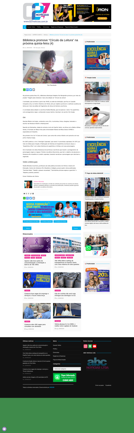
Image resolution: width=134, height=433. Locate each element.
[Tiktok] (31, 193)
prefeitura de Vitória (61, 221)
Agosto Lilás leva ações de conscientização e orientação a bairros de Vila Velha (35, 262)
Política (39, 27)
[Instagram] (26, 193)
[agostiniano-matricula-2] (97, 57)
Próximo (76, 228)
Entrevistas (46, 27)
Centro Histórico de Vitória (31, 221)
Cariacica (27, 290)
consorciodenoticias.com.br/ (41, 189)
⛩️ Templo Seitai (90, 77)
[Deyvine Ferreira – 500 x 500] (97, 279)
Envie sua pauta (99, 385)
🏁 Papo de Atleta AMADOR (94, 173)
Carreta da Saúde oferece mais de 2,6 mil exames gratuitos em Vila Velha (36, 362)
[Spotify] (33, 193)
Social (32, 257)
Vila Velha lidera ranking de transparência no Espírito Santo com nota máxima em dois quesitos (67, 262)
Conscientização (35, 255)
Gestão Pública (69, 255)
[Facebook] (28, 193)
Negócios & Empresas (57, 27)
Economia (57, 290)
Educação (37, 47)
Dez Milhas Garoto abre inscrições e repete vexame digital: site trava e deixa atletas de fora (97, 223)
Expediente (108, 385)
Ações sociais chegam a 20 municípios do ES (35, 377)
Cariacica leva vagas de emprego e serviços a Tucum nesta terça (35, 370)
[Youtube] (24, 193)
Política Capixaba (47, 221)
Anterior (28, 228)
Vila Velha (38, 257)
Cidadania (27, 255)
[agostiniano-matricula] (52, 209)
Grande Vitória (31, 27)
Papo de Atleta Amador (71, 27)
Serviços (27, 257)
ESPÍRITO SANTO (59, 255)
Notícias (43, 47)
